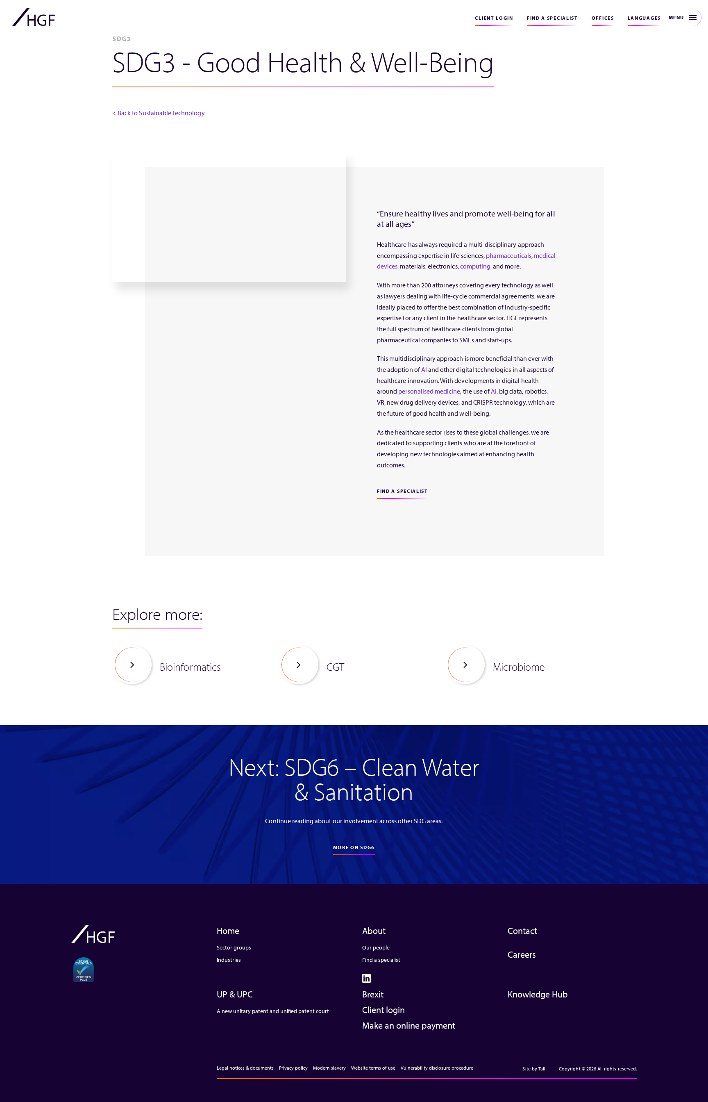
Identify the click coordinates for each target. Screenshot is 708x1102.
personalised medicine (429, 391)
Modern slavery (329, 1068)
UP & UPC (235, 994)
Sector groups (234, 947)
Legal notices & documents (245, 1068)
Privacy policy (293, 1068)
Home (228, 930)
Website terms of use (373, 1068)
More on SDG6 (354, 847)
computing (475, 266)
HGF (33, 17)
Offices (603, 18)
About (374, 930)
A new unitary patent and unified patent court (273, 1011)
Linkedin (366, 978)
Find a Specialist (402, 491)
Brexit (373, 994)
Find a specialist (552, 18)
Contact (522, 930)
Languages (644, 18)
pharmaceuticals (508, 255)
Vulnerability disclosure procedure (437, 1068)
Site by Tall (533, 1069)
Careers (522, 954)
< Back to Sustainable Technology (158, 113)
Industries (229, 959)
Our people (376, 947)
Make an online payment (408, 1025)
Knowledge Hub (538, 994)
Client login (494, 18)
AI (424, 369)
